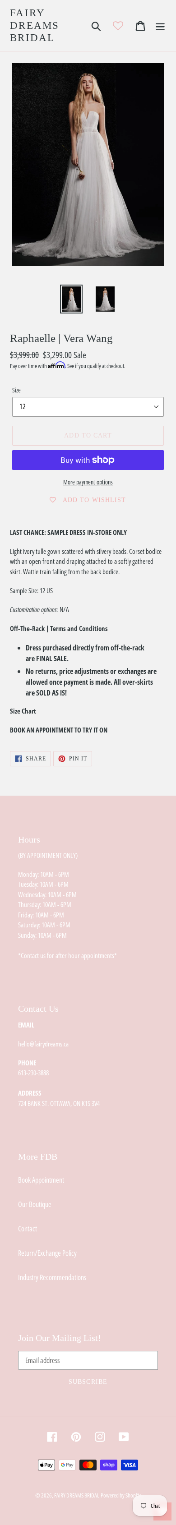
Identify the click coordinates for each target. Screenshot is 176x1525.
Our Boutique (34, 1204)
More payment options (88, 482)
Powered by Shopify (121, 1495)
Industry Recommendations (52, 1277)
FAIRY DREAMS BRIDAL (35, 25)
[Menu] (160, 25)
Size (16, 390)
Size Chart (23, 710)
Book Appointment (41, 1180)
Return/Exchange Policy (47, 1253)
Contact (27, 1229)
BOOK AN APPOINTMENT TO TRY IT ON (59, 729)
